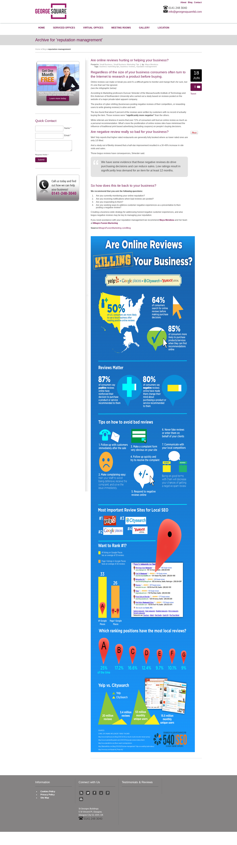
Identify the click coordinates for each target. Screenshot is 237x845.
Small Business (106, 64)
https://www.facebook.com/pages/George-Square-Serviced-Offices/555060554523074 (94, 792)
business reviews (127, 66)
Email (67, 135)
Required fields (41, 155)
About (183, 2)
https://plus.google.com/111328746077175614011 (101, 792)
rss (81, 792)
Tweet (193, 94)
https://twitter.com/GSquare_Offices (88, 792)
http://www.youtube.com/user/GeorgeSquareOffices (81, 799)
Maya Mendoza (151, 64)
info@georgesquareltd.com (185, 11)
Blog (190, 2)
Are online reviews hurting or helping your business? (130, 60)
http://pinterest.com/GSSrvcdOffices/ (107, 792)
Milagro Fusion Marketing (105, 223)
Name (67, 128)
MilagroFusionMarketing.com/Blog (115, 228)
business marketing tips (109, 66)
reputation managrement (146, 66)
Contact (198, 2)
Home (37, 49)
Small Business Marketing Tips (126, 64)
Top (50, 841)
